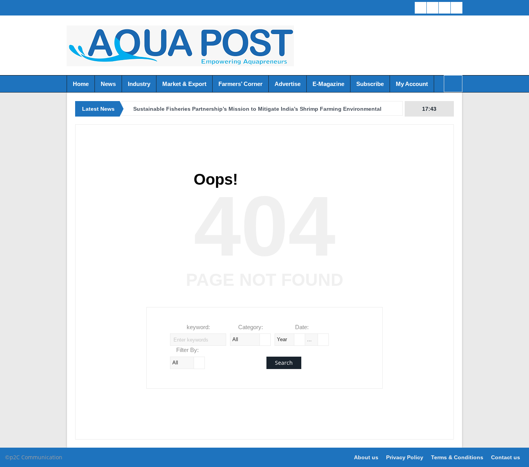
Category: (250, 327)
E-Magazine (328, 84)
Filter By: (187, 350)
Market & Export (184, 84)
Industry (139, 84)
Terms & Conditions (457, 457)
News (108, 84)
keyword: (198, 327)
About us (366, 457)
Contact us (505, 457)
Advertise (288, 84)
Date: (302, 327)
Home (81, 84)
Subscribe (370, 84)
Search (284, 362)
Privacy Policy (404, 457)
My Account (412, 84)
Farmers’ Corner (240, 84)
